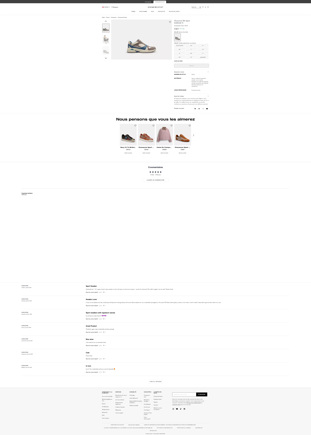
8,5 (191, 53)
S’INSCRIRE (201, 394)
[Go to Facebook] (184, 409)
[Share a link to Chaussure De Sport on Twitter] (203, 109)
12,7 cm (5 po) (179, 45)
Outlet (103, 17)
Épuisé (192, 65)
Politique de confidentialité (193, 403)
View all (24, 194)
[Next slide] (195, 135)
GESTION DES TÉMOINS (134, 424)
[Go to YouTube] (177, 409)
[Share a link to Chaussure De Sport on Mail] (207, 109)
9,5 (179, 57)
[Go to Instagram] (173, 409)
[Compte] (205, 7)
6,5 (179, 49)
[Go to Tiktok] (181, 409)
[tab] (148, 2)
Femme (107, 17)
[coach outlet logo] (155, 7)
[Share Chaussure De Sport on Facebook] (195, 109)
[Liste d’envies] (203, 7)
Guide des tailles (178, 60)
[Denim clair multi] (177, 37)
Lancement (202, 57)
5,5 (191, 45)
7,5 (203, 49)
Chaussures (113, 17)
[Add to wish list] (170, 22)
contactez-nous (176, 404)
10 (191, 57)
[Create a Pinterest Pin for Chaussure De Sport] (199, 109)
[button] (106, 28)
